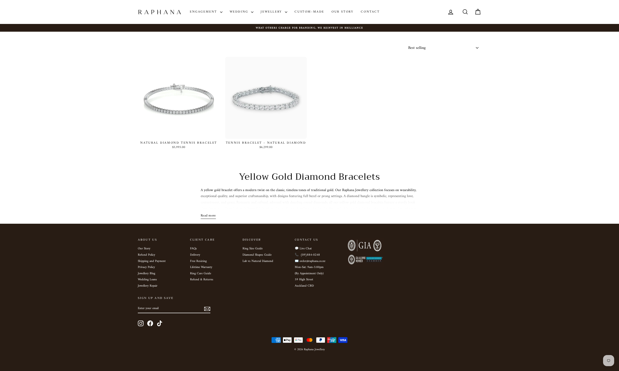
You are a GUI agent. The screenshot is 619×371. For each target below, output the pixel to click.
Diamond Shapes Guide (257, 255)
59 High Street (304, 279)
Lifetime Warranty (201, 267)
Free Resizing (198, 261)
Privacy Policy (146, 267)
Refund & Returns (201, 279)
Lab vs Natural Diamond (258, 261)
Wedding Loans (147, 279)
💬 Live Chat (303, 248)
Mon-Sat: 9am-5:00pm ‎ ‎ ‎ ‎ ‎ (311, 267)
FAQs (193, 248)
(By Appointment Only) (309, 273)
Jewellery (272, 12)
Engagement (204, 12)
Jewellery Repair (147, 286)
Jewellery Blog (146, 273)
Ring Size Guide (253, 248)
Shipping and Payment (152, 261)
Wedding (240, 12)
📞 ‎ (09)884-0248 (307, 255)
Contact (370, 12)
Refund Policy (146, 255)
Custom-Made (309, 12)
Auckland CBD (304, 286)
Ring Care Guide (200, 273)
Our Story (343, 12)
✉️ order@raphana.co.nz (310, 261)
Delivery (195, 255)
